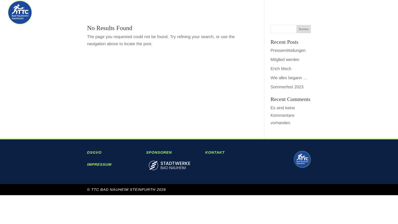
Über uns (241, 13)
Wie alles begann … (289, 77)
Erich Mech (281, 68)
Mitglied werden (285, 59)
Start (213, 13)
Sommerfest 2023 (287, 87)
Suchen (304, 29)
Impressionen (318, 13)
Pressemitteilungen (288, 50)
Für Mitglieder (368, 13)
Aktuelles (276, 13)
